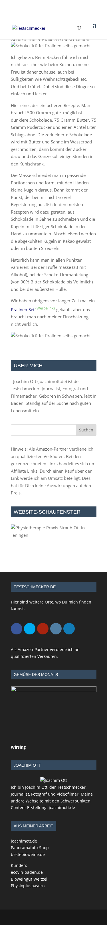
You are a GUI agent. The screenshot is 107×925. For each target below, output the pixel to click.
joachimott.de (52, 381)
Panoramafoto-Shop (30, 847)
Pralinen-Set (23, 309)
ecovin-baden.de (27, 872)
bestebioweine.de (28, 854)
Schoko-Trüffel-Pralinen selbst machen (50, 39)
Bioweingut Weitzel (29, 879)
